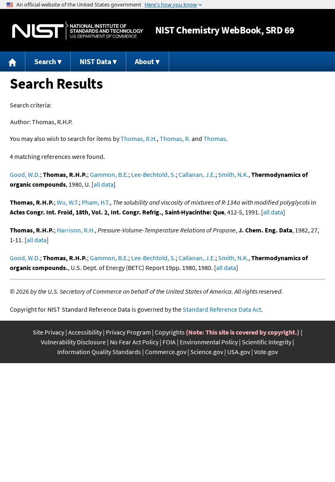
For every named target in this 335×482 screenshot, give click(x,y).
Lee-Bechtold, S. (153, 174)
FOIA (169, 342)
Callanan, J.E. (197, 174)
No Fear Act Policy (134, 342)
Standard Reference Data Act (222, 309)
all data (104, 184)
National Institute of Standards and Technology (77, 30)
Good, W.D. (25, 174)
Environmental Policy (209, 342)
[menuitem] (12, 61)
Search (45, 61)
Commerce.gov (165, 352)
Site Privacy (48, 332)
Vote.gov (266, 352)
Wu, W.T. (68, 202)
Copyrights (170, 332)
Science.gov (206, 352)
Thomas (214, 138)
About (144, 61)
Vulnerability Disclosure (73, 342)
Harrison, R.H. (76, 230)
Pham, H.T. (96, 202)
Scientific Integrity (266, 342)
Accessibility (85, 332)
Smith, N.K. (233, 174)
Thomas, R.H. (139, 138)
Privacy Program (128, 332)
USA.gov (238, 352)
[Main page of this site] (12, 61)
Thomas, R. (175, 138)
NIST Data (95, 61)
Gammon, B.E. (109, 174)
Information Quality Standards (99, 352)
